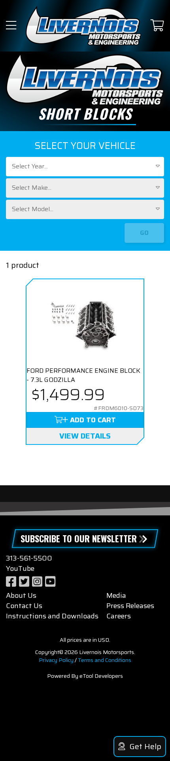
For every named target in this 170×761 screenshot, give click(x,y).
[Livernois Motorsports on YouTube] (50, 581)
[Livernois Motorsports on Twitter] (24, 581)
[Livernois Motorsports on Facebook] (11, 581)
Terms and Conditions (104, 660)
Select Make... (31, 188)
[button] (11, 25)
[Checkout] (157, 25)
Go (144, 233)
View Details (85, 436)
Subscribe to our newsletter (79, 538)
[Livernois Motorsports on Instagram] (37, 581)
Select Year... (30, 166)
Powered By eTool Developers (85, 675)
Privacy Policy (56, 660)
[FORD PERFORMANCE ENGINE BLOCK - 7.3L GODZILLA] (85, 322)
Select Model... (32, 209)
